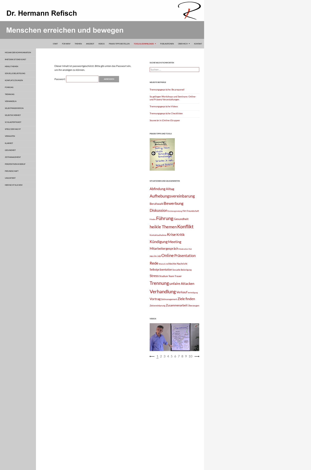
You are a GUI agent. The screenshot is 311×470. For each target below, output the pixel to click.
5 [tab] (172, 356)
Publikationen (167, 44)
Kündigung (159, 241)
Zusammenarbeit (177, 305)
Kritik (180, 234)
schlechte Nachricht (176, 263)
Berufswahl (156, 203)
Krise (171, 234)
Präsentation (185, 255)
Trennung (159, 283)
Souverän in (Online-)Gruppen (165, 120)
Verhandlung (163, 291)
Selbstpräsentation (161, 269)
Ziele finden (186, 299)
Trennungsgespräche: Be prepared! (167, 89)
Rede (154, 263)
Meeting (174, 241)
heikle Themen (163, 226)
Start (55, 44)
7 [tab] (179, 356)
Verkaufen (10, 136)
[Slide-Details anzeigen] (162, 154)
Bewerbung (173, 203)
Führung (164, 218)
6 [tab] (175, 356)
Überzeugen (193, 305)
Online (167, 255)
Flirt (184, 211)
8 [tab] (182, 356)
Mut (190, 249)
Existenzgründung (175, 211)
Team (171, 276)
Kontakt (198, 44)
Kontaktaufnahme (158, 235)
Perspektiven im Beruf (15, 164)
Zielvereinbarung (157, 305)
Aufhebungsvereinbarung (172, 195)
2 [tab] (161, 356)
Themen (78, 44)
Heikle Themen (11, 66)
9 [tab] (186, 356)
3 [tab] (165, 356)
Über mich (183, 44)
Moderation (183, 249)
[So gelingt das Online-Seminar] (174, 337)
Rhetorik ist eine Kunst (15, 59)
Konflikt (185, 226)
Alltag (170, 189)
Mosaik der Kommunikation (18, 52)
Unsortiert (10, 178)
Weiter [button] (170, 153)
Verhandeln (10, 101)
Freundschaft (193, 211)
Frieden (153, 219)
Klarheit (9, 143)
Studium (163, 276)
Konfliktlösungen (14, 80)
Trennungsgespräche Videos (164, 106)
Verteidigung (193, 292)
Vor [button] (196, 356)
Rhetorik (162, 264)
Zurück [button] (153, 153)
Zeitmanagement (169, 299)
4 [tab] (168, 356)
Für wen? (66, 44)
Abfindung (157, 189)
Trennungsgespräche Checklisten (166, 113)
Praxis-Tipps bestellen (119, 44)
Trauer (178, 276)
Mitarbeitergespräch (164, 248)
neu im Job (155, 256)
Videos (101, 44)
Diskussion (158, 210)
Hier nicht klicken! (14, 185)
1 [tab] (157, 356)
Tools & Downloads (144, 44)
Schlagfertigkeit (13, 122)
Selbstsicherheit (13, 115)
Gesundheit (181, 219)
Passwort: (60, 79)
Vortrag (155, 299)
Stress (154, 276)
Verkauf (181, 292)
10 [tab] (190, 356)
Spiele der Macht (13, 129)
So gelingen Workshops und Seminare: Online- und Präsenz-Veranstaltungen (173, 98)
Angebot (90, 44)
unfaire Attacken (181, 283)
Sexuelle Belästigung (182, 269)
